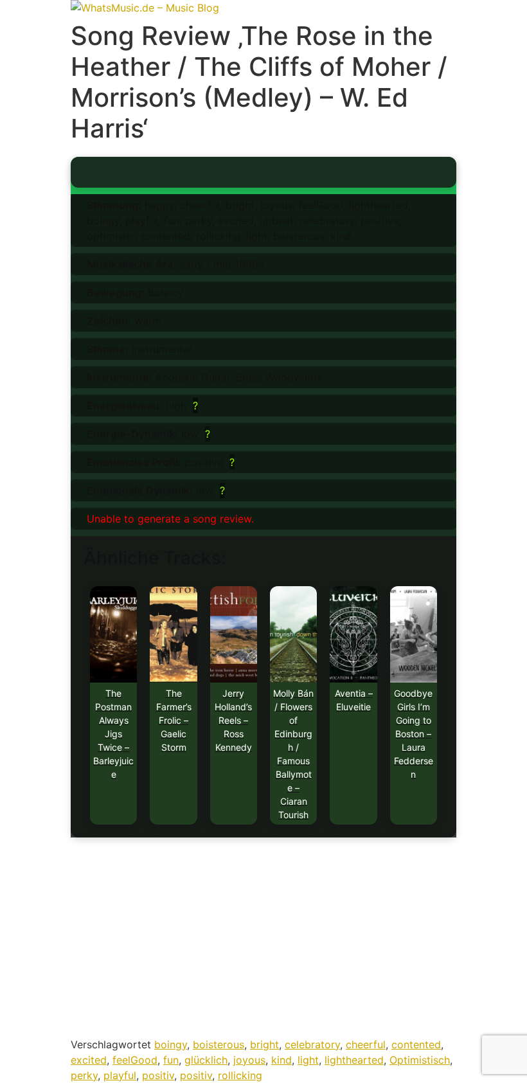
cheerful (366, 1044)
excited (89, 1059)
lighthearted (354, 1059)
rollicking (240, 1075)
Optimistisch (419, 1059)
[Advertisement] (263, 940)
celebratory (312, 1044)
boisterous (218, 1044)
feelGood (134, 1059)
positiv (158, 1075)
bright (264, 1044)
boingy (170, 1044)
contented (416, 1044)
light (308, 1059)
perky (84, 1075)
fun (171, 1059)
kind (281, 1059)
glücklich (206, 1059)
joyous (249, 1059)
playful (119, 1075)
